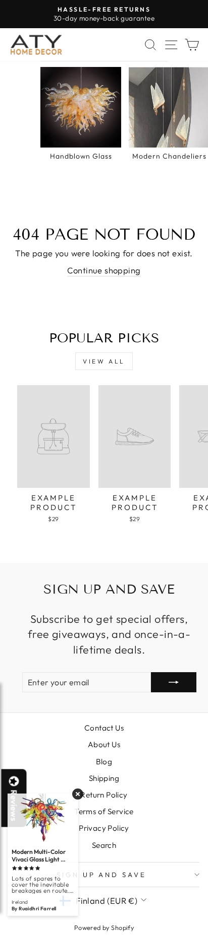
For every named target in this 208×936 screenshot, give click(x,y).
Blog (104, 761)
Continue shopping (103, 270)
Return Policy (103, 795)
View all (104, 361)
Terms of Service (104, 811)
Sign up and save (102, 875)
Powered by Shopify (104, 927)
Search (104, 845)
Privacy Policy (104, 828)
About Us (104, 744)
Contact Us (104, 728)
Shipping (104, 778)
